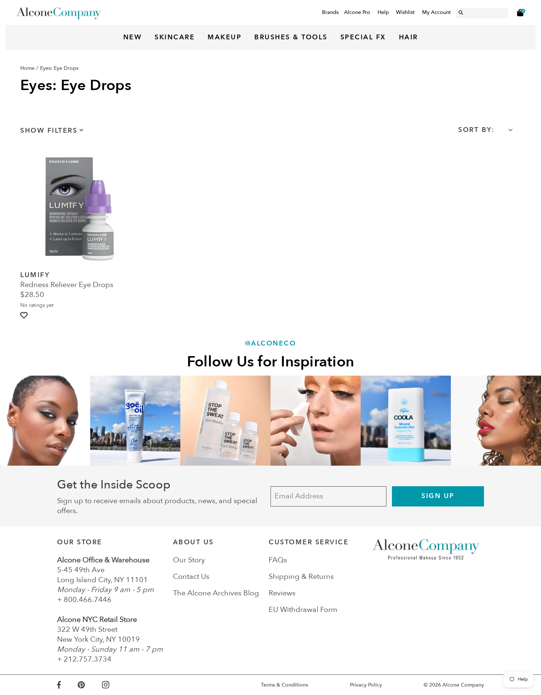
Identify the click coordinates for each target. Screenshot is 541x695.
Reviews (282, 593)
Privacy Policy (366, 684)
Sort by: (476, 130)
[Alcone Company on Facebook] (67, 685)
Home (27, 68)
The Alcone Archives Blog (216, 593)
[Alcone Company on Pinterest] (90, 685)
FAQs (278, 560)
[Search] (460, 11)
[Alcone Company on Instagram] (114, 685)
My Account (436, 12)
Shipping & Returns (301, 576)
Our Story (189, 560)
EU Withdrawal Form (303, 610)
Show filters (48, 130)
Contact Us (191, 576)
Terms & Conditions (284, 684)
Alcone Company (463, 684)
